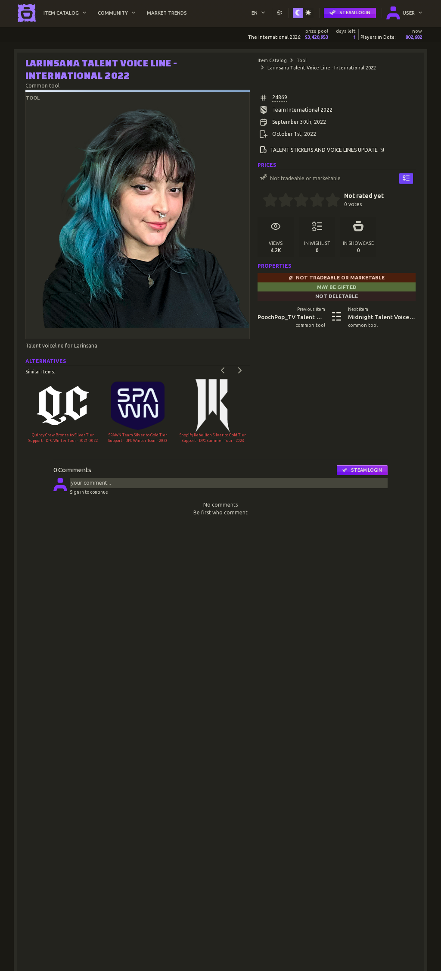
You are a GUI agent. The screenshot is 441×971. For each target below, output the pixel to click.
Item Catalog (272, 60)
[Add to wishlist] (406, 178)
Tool (302, 60)
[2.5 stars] (298, 201)
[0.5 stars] (266, 201)
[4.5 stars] (329, 201)
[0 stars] (260, 201)
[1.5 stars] (282, 201)
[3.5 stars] (313, 201)
